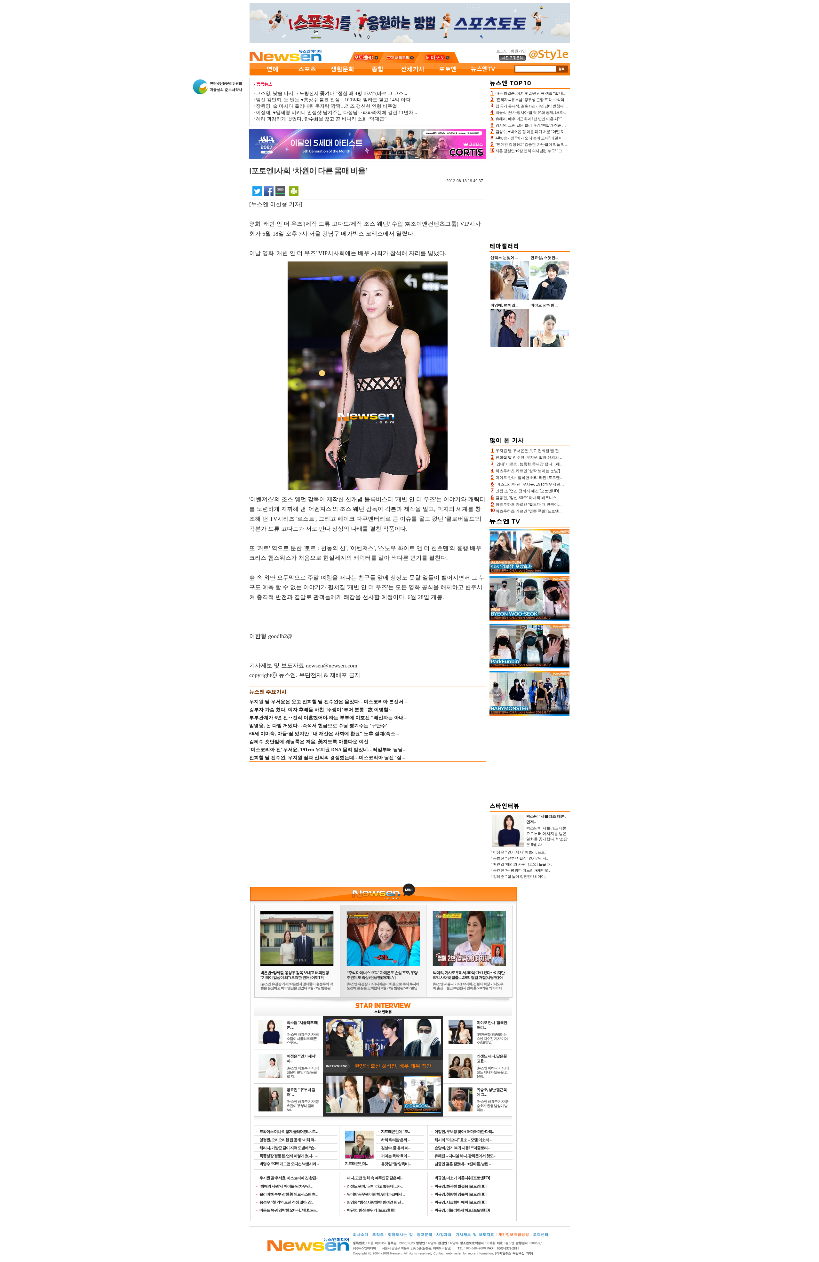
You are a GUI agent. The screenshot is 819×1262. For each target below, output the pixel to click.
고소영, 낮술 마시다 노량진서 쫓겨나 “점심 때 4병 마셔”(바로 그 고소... (331, 93)
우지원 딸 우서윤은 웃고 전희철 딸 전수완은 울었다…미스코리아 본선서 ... (329, 701)
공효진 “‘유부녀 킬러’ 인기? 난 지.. (520, 858)
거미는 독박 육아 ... (395, 1156)
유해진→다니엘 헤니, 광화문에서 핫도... (464, 1156)
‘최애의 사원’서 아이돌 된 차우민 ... (285, 1186)
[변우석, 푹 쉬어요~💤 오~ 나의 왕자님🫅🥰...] (529, 620)
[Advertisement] (530, 197)
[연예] (272, 74)
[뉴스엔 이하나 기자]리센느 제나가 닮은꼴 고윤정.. (493, 1072)
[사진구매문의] (512, 60)
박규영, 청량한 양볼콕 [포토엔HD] (460, 1194)
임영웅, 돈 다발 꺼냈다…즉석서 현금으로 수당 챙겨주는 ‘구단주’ (318, 725)
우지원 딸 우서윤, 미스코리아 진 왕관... (288, 1178)
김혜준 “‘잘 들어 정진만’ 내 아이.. (519, 876)
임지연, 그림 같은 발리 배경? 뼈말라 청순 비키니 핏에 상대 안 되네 (549, 125)
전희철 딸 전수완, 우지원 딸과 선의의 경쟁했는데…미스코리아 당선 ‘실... (327, 757)
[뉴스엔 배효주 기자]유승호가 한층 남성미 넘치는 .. (493, 1106)
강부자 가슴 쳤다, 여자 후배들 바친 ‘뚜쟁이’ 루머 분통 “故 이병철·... (321, 709)
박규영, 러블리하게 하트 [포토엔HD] (462, 1210)
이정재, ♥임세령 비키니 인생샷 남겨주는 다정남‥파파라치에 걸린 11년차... (336, 112)
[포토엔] (448, 74)
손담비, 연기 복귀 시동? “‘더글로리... (461, 1148)
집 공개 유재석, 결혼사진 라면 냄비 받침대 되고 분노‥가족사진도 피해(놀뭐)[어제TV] (565, 106)
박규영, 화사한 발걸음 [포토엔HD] (460, 1186)
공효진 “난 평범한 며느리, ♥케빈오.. (521, 870)
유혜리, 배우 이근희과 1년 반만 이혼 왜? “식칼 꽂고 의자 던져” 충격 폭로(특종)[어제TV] (565, 119)
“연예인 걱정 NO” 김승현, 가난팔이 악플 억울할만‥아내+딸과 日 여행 (552, 144)
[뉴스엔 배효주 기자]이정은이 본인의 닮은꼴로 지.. (303, 1072)
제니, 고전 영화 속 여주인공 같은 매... (374, 1178)
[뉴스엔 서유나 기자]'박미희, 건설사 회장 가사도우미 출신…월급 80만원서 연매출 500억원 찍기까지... (468, 986)
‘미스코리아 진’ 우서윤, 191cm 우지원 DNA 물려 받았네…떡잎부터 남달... (328, 749)
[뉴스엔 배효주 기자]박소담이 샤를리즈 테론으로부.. (303, 1038)
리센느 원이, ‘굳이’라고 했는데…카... (374, 1186)
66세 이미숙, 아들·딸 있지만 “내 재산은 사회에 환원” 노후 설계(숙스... (324, 733)
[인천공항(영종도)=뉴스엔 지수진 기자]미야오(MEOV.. (492, 1038)
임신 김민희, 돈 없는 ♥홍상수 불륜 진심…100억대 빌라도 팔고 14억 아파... (335, 99)
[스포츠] (307, 74)
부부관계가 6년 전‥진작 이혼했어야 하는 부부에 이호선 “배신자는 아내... (328, 717)
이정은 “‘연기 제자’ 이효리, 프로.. (519, 852)
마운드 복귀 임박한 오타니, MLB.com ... (288, 1210)
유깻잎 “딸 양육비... (395, 1164)
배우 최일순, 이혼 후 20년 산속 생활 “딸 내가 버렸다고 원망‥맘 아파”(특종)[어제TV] (563, 93)
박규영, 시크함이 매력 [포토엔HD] (460, 1202)
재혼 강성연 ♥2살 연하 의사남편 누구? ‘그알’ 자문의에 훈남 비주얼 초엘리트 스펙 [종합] (566, 151)
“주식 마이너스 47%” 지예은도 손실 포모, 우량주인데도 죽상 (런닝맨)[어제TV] (382, 975)
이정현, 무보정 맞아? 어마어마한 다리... (464, 1131)
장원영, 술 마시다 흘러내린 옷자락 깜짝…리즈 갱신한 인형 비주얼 (326, 106)
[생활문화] (342, 74)
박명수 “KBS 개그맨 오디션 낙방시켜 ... (289, 1164)
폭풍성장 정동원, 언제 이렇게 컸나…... (288, 1156)
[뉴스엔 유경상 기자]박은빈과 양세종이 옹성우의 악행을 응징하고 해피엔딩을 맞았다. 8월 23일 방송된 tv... (296, 988)
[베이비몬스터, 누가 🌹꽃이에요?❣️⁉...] (529, 714)
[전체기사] (412, 74)
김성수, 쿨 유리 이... (395, 1148)
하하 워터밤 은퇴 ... (395, 1140)
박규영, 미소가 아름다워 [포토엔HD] (462, 1178)
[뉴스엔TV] (483, 74)
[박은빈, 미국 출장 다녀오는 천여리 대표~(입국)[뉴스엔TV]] (529, 667)
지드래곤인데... (356, 1163)
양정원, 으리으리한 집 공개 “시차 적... (287, 1140)
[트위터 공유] (257, 191)
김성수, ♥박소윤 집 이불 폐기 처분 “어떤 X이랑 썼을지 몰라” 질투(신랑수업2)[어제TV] (564, 131)
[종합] (377, 74)
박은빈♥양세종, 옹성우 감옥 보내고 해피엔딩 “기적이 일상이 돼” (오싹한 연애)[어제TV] (294, 975)
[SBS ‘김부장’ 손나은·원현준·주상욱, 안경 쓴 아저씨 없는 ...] (529, 572)
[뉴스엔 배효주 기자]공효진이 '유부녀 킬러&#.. (303, 1106)
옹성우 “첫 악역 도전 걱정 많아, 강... (286, 1202)
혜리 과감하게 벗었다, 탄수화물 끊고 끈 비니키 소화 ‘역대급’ (321, 118)
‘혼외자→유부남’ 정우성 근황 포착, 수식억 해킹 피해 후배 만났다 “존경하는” (557, 99)
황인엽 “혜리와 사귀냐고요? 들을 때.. (522, 864)
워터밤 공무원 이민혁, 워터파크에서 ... (376, 1194)
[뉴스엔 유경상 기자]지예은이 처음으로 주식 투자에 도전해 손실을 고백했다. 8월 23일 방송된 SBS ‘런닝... (383, 986)
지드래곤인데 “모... (395, 1131)
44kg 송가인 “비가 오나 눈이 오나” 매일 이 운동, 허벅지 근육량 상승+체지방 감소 (560, 138)
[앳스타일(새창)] (548, 59)
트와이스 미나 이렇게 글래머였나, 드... (288, 1131)
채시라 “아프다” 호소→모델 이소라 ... (462, 1140)
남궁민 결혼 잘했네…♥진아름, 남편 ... (462, 1164)
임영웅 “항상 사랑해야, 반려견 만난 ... (375, 1202)
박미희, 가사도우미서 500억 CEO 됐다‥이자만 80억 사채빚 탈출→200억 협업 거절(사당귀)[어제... (469, 977)
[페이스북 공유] (269, 191)
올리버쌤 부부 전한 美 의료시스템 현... (288, 1194)
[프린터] (293, 191)
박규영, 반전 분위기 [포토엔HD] (371, 1210)
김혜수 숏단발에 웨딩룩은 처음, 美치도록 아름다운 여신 (309, 741)
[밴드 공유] (280, 191)
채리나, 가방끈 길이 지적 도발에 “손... (287, 1148)
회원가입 (518, 51)
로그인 (502, 51)
